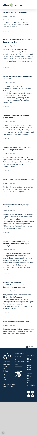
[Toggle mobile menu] (33, 4)
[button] (3, 433)
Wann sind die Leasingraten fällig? (16, 321)
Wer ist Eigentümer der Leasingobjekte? (18, 179)
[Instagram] (32, 392)
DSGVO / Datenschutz (18, 359)
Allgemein (12, 16)
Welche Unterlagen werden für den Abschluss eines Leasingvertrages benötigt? (16, 243)
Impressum (18, 353)
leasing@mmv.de (9, 384)
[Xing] (32, 395)
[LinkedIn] (28, 395)
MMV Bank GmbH (29, 367)
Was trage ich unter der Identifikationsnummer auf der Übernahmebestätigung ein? (15, 284)
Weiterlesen (6, 31)
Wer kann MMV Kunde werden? (15, 12)
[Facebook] (28, 392)
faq (16, 365)
